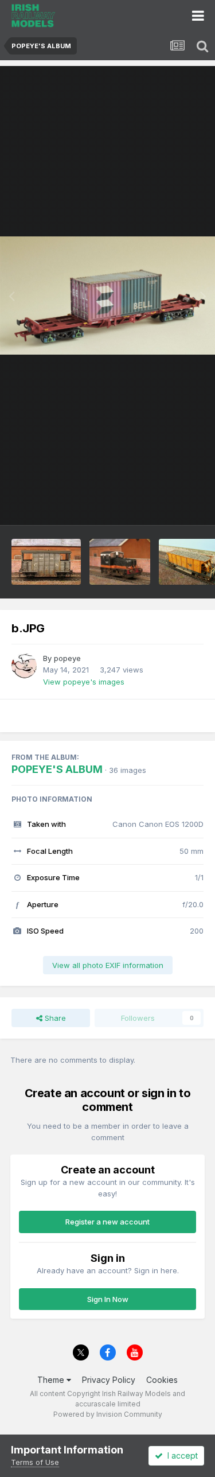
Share (54, 1018)
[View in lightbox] (107, 295)
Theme (52, 1380)
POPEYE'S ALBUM (57, 769)
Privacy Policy (108, 1380)
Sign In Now (107, 1299)
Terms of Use (35, 1462)
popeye (67, 658)
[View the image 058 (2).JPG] (120, 562)
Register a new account (107, 1221)
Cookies (162, 1380)
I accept (180, 1455)
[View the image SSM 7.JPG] (46, 562)
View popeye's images (83, 681)
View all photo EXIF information (107, 965)
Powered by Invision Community (107, 1414)
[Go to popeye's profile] (24, 665)
